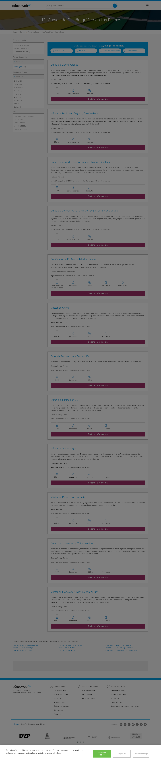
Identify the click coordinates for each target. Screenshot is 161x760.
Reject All (122, 754)
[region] (80, 752)
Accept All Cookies (102, 754)
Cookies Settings (141, 754)
